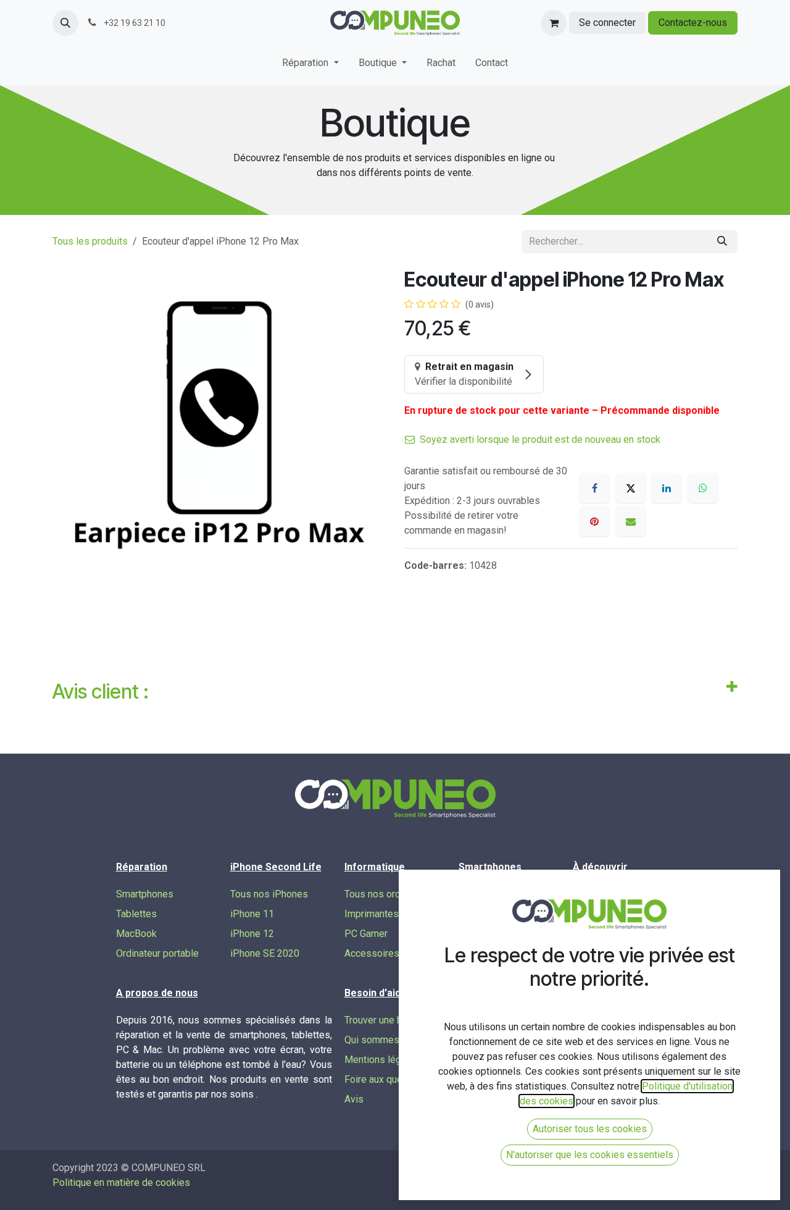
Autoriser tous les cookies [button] (590, 1129)
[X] (631, 488)
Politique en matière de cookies (121, 1182)
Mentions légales (382, 1059)
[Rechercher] (722, 241)
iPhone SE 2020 (264, 953)
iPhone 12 (252, 933)
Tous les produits (90, 241)
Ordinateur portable (157, 953)
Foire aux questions (387, 1079)
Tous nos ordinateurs (389, 894)
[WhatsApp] (703, 488)
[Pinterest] (594, 521)
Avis (354, 1099)
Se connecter (607, 22)
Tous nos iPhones (269, 894)
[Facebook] (594, 488)
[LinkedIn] (666, 488)
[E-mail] (631, 521)
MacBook (136, 933)
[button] (65, 23)
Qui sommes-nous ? (387, 1040)
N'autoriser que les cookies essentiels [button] (589, 1155)
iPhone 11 (252, 914)
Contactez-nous (693, 22)
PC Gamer (366, 933)
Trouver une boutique (389, 1020)
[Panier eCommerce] (554, 23)
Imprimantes (371, 914)
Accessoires (371, 953)
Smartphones (144, 894)
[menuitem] (310, 65)
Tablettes (136, 914)
